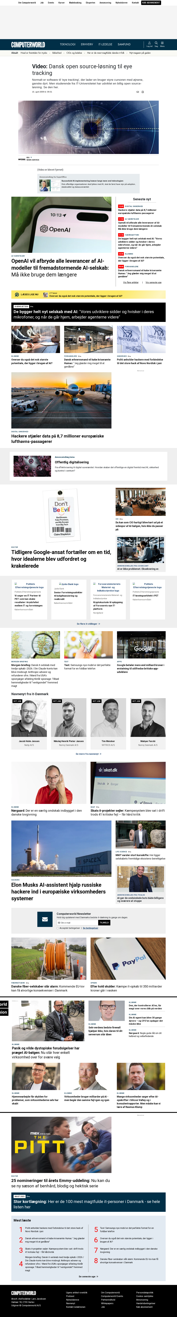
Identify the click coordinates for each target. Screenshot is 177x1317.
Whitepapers (107, 1303)
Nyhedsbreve (121, 2)
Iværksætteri (132, 235)
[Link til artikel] (61, 225)
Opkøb (94, 983)
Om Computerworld (27, 2)
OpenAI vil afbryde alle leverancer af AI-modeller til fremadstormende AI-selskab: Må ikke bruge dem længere (140, 225)
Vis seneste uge (154, 282)
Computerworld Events (112, 1296)
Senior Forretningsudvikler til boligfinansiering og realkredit (68, 595)
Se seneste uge (87, 1276)
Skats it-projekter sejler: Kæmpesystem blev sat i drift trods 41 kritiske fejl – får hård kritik (54, 1250)
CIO (117, 519)
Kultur (14, 547)
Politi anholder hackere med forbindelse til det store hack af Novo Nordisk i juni (54, 1230)
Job (42, 2)
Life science (121, 852)
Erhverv (87, 44)
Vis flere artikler (131, 282)
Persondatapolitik (144, 1292)
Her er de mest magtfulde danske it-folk (105, 52)
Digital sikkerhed (134, 206)
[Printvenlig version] (143, 92)
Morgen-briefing (19, 662)
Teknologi (67, 44)
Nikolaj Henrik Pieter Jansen (69, 741)
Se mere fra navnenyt (87, 754)
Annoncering (105, 2)
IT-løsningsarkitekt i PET (145, 595)
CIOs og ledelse (74, 52)
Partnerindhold (108, 1299)
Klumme (129, 254)
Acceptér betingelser (70, 928)
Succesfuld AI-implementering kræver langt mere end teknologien (92, 181)
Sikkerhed (56, 52)
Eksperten (90, 2)
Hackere (15, 880)
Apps (119, 662)
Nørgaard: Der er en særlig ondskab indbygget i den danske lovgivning (129, 1250)
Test (66, 662)
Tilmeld (104, 923)
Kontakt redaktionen (75, 1307)
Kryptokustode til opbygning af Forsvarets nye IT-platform (108, 605)
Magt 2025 (19, 1196)
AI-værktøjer (18, 256)
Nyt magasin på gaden (140, 52)
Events (51, 2)
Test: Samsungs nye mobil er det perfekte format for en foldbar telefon (127, 1230)
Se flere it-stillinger (87, 624)
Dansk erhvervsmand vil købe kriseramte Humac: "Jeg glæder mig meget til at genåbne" (140, 273)
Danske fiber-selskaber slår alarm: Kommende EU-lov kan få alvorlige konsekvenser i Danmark (129, 1261)
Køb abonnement (151, 2)
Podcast (70, 1296)
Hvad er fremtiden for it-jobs (34, 52)
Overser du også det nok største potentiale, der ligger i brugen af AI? (126, 1240)
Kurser (61, 2)
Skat (93, 807)
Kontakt (135, 2)
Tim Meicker (108, 741)
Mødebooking (75, 2)
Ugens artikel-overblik (76, 1292)
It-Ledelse (105, 44)
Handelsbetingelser (145, 1303)
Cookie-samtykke (144, 1296)
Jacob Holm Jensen (29, 741)
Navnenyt (70, 1303)
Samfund (124, 44)
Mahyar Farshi (147, 741)
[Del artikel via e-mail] (138, 92)
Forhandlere (131, 267)
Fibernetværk (18, 983)
